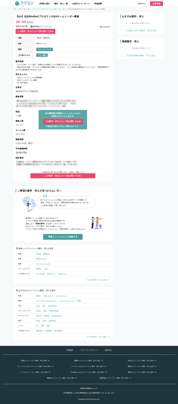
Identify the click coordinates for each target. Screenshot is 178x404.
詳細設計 (49, 331)
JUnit (46, 269)
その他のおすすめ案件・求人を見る (141, 30)
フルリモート (61, 296)
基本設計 (39, 331)
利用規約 (69, 350)
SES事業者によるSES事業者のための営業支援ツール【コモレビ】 (89, 393)
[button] (35, 360)
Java (38, 306)
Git (37, 326)
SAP (48, 326)
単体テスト (51, 274)
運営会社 (108, 350)
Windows (52, 321)
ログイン (142, 4)
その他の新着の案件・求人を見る (141, 55)
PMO (79, 301)
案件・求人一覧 (61, 4)
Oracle (38, 316)
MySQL (46, 316)
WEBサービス (41, 259)
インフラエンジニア (67, 301)
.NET (45, 311)
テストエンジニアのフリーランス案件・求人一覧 (48, 9)
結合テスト (62, 274)
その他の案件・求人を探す (97, 280)
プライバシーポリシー (89, 350)
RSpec (38, 269)
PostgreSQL (57, 316)
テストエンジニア (45, 49)
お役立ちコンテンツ (81, 4)
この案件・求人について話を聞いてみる (35, 31)
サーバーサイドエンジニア (46, 301)
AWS (38, 321)
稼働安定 (46, 254)
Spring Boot (54, 311)
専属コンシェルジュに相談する (63, 236)
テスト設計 (42, 55)
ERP (42, 326)
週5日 (38, 254)
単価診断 (98, 4)
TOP (14, 9)
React (38, 311)
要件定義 (58, 331)
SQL (44, 306)
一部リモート (48, 296)
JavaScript (52, 306)
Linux (44, 321)
